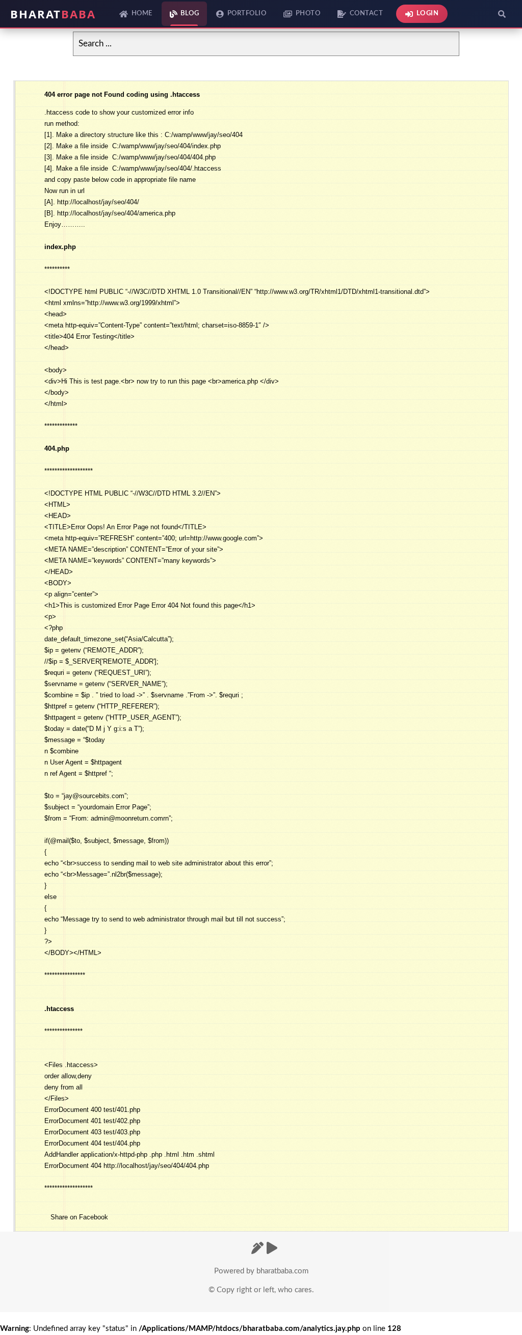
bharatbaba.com (282, 1271)
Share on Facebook (79, 1217)
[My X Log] (257, 1249)
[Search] (501, 14)
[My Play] (272, 1249)
